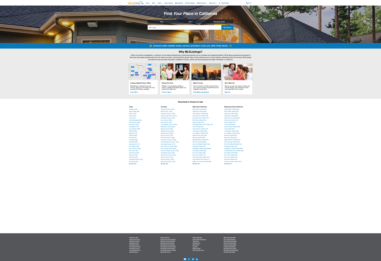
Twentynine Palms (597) (136, 159)
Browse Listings (133, 252)
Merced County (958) (167, 129)
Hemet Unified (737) (198, 122)
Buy (147, 3)
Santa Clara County (134, 239)
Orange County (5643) (167, 133)
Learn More (134, 92)
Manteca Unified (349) (230, 135)
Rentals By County (165, 252)
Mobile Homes (196, 248)
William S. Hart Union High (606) (202, 161)
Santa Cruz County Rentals (167, 241)
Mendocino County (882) (168, 127)
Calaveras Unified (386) (231, 113)
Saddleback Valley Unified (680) (202, 148)
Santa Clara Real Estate (230, 241)
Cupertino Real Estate (230, 246)
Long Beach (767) (134, 127)
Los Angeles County (134, 250)
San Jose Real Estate (229, 239)
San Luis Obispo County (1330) (170, 151)
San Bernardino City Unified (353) (233, 151)
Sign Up (227, 92)
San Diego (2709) (134, 146)
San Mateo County (134, 245)
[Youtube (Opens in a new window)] (184, 260)
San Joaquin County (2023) (168, 148)
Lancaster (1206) (134, 124)
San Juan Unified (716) (230, 157)
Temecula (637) (133, 157)
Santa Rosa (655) (134, 153)
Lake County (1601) (166, 122)
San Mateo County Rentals (167, 245)
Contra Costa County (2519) (169, 116)
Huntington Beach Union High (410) (203, 124)
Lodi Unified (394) (229, 129)
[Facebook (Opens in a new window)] (188, 260)
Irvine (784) (132, 118)
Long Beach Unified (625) (200, 131)
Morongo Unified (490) (199, 137)
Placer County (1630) (167, 135)
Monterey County (134, 243)
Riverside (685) (133, 142)
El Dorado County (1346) (168, 118)
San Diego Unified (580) (199, 151)
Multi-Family (196, 245)
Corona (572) (132, 113)
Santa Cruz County (134, 241)
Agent (190, 3)
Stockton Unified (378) (230, 159)
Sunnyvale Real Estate (230, 243)
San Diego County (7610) (168, 144)
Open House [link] (169, 3)
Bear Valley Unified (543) (200, 109)
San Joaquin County (134, 246)
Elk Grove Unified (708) (199, 120)
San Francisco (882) (135, 148)
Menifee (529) (133, 131)
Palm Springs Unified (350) (232, 142)
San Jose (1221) (134, 151)
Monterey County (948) (167, 131)
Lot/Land (195, 246)
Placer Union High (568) (199, 142)
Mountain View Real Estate (231, 250)
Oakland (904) (133, 135)
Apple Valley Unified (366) (231, 109)
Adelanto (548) (133, 109)
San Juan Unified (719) (199, 155)
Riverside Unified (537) (199, 146)
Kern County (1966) (166, 120)
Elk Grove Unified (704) (231, 120)
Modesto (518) (133, 133)
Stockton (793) (133, 155)
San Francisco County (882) (169, 146)
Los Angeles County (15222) (169, 124)
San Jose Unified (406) (199, 153)
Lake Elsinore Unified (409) (232, 127)
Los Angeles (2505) (134, 129)
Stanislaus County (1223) (168, 161)
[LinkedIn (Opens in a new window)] (196, 260)
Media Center (201, 3)
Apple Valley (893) (134, 111)
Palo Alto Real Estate (229, 252)
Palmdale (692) (133, 140)
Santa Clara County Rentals (168, 239)
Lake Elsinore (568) (134, 122)
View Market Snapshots (201, 92)
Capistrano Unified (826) (199, 111)
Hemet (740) (132, 116)
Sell (153, 3)
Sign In (248, 3)
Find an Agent (166, 92)
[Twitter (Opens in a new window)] (192, 260)
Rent (159, 3)
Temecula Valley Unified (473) (201, 157)
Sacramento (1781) (134, 144)
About (212, 3)
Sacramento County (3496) (168, 140)
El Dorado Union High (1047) (201, 118)
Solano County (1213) (167, 157)
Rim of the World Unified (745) (201, 144)
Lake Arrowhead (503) (135, 120)
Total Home (225, 3)
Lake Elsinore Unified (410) (200, 129)
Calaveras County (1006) (168, 113)
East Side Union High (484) (200, 116)
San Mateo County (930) (168, 153)
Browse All (132, 164)
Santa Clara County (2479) (168, 155)
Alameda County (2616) (167, 109)
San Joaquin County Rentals (168, 246)
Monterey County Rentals (167, 243)
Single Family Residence (199, 239)
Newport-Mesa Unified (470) (200, 140)
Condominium (196, 243)
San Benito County (134, 248)
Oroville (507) (133, 137)
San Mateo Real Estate (230, 248)
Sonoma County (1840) (167, 159)
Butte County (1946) (166, 111)
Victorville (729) (133, 161)
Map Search (179, 3)
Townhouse (196, 241)
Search (228, 27)
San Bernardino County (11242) (170, 142)
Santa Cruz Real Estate (230, 245)
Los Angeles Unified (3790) (200, 133)
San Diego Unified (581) (231, 153)
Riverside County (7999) (168, 137)
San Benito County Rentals (167, 248)
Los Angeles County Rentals (168, 250)
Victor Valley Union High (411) (201, 159)
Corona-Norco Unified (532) (200, 113)
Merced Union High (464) (200, 135)
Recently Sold (219, 21)
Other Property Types (198, 250)
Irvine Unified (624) (198, 127)
